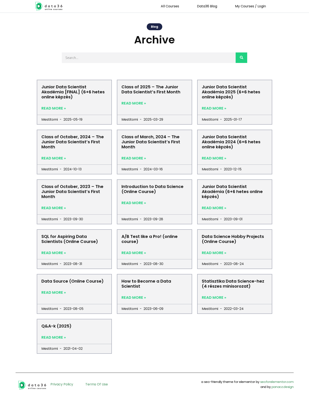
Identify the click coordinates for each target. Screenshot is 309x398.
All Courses (170, 6)
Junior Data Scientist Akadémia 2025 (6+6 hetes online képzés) (231, 92)
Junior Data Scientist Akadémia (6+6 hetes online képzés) (232, 192)
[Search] (241, 57)
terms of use (96, 384)
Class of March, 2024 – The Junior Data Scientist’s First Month (150, 142)
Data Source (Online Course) (72, 281)
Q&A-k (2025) (56, 326)
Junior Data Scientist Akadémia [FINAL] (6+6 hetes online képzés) (73, 92)
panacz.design (283, 387)
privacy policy (61, 384)
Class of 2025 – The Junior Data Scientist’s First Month (150, 89)
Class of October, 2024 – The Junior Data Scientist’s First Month (72, 142)
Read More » (53, 108)
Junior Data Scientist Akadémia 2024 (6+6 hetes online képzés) (231, 142)
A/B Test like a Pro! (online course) (149, 239)
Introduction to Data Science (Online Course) (152, 189)
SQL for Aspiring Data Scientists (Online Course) (69, 239)
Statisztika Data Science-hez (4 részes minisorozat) (233, 283)
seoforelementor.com (277, 382)
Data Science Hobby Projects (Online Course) (233, 239)
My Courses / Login (250, 6)
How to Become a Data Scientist (146, 283)
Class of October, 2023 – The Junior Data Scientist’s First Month (72, 192)
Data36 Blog (207, 6)
